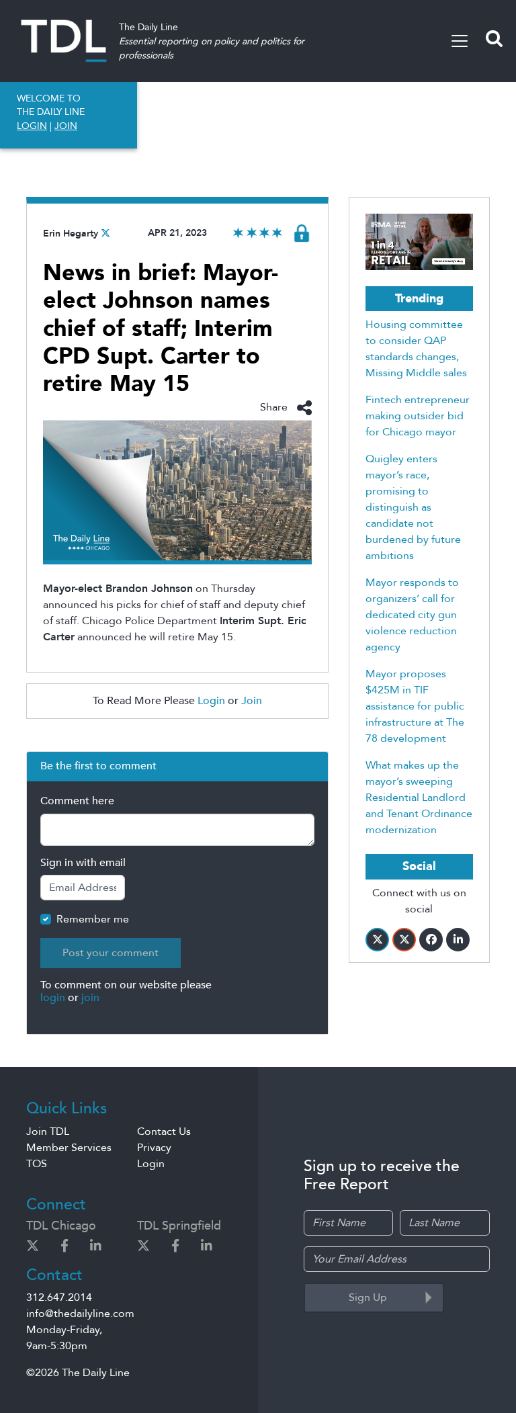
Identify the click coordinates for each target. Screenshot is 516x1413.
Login (211, 700)
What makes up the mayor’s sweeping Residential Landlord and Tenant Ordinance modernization (419, 797)
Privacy (154, 1147)
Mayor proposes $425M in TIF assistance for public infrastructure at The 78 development (415, 706)
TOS (36, 1163)
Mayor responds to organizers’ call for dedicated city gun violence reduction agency (412, 614)
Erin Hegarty (70, 233)
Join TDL (47, 1131)
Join (251, 700)
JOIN (65, 126)
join (90, 997)
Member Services (69, 1147)
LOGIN (32, 126)
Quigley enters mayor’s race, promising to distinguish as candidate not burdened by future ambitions (413, 507)
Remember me (92, 919)
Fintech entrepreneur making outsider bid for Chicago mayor (418, 415)
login (52, 997)
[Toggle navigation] (459, 41)
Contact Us (164, 1131)
